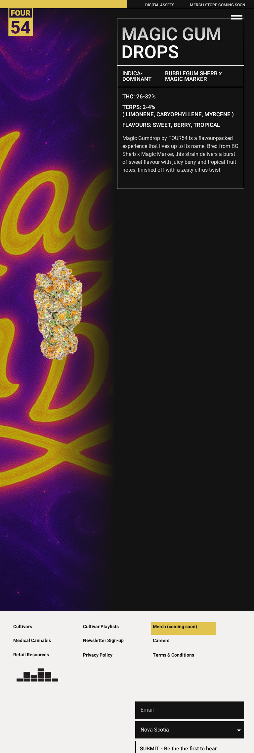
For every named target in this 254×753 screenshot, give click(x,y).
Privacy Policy (97, 655)
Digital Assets (159, 5)
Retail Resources (31, 654)
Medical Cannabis (32, 640)
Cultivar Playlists (101, 626)
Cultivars (22, 626)
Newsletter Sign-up (103, 640)
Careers (161, 640)
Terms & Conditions (173, 655)
